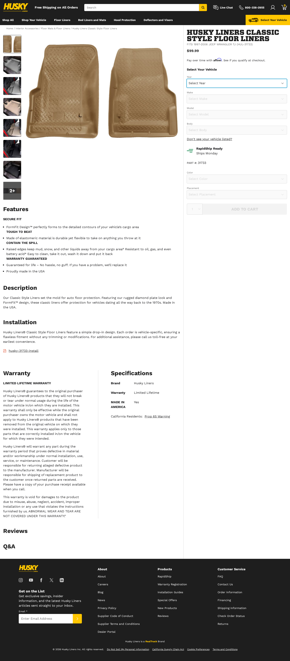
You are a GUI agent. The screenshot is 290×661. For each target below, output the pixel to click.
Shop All (8, 20)
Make (190, 92)
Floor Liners (62, 20)
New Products (167, 608)
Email (23, 611)
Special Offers (167, 600)
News (101, 600)
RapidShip (164, 576)
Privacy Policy (107, 608)
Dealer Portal (106, 631)
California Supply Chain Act (168, 649)
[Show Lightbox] (101, 91)
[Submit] (77, 618)
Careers (103, 584)
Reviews (163, 616)
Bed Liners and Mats (92, 20)
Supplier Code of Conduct (115, 616)
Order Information (230, 592)
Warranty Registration (172, 584)
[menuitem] (8, 20)
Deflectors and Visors (158, 20)
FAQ (220, 576)
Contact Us (225, 584)
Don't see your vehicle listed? (209, 139)
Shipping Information (232, 608)
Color (190, 172)
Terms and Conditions (225, 649)
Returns (223, 623)
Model (190, 108)
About (102, 576)
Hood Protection (125, 20)
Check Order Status (231, 616)
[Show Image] (12, 44)
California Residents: (140, 416)
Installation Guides (170, 592)
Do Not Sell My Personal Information (128, 649)
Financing (224, 600)
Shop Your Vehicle (34, 20)
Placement (193, 188)
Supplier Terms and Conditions (119, 623)
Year (189, 76)
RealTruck (151, 641)
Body (190, 123)
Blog (100, 592)
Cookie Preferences (198, 649)
